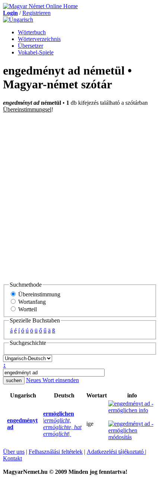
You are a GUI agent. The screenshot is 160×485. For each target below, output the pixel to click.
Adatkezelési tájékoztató (116, 451)
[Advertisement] (80, 197)
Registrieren (36, 13)
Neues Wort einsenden (52, 380)
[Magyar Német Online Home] (40, 6)
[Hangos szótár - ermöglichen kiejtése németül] (41, 424)
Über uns (14, 451)
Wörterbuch (32, 32)
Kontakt (12, 458)
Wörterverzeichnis (39, 39)
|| (62, 423)
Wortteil (27, 309)
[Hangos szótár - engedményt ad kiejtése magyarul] (5, 424)
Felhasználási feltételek (56, 451)
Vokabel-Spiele (36, 52)
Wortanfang (31, 302)
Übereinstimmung (38, 294)
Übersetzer (30, 45)
